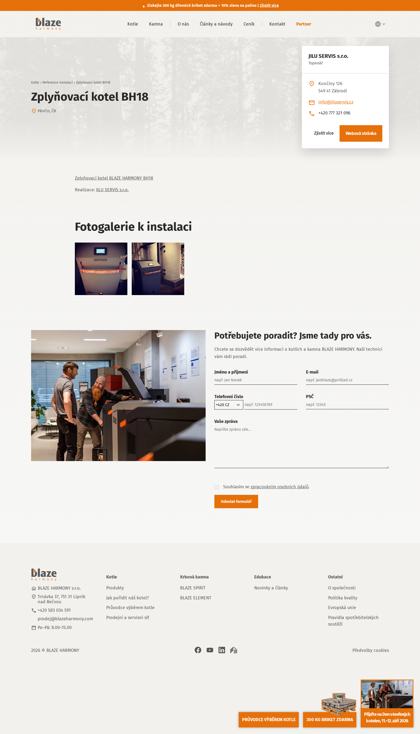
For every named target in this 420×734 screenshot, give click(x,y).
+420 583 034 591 (54, 610)
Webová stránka (361, 133)
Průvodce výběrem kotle (130, 607)
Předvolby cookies (370, 650)
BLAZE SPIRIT (192, 588)
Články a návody (216, 24)
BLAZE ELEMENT (195, 598)
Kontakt (277, 24)
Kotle (132, 24)
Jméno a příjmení (231, 372)
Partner (303, 24)
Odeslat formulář (236, 501)
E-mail (312, 372)
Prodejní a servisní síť (127, 617)
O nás (183, 24)
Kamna (156, 24)
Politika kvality (342, 598)
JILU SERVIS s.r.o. (112, 189)
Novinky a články (271, 588)
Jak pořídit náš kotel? (127, 598)
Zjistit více (324, 133)
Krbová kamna (194, 577)
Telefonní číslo (228, 396)
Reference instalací (58, 82)
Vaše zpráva (226, 421)
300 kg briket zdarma (329, 719)
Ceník (249, 24)
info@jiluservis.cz (335, 102)
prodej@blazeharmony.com (65, 618)
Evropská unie (342, 607)
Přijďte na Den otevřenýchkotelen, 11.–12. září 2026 (387, 718)
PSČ (310, 396)
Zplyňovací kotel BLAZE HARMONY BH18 (114, 178)
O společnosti (342, 588)
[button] (381, 24)
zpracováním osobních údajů (279, 486)
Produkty (115, 588)
